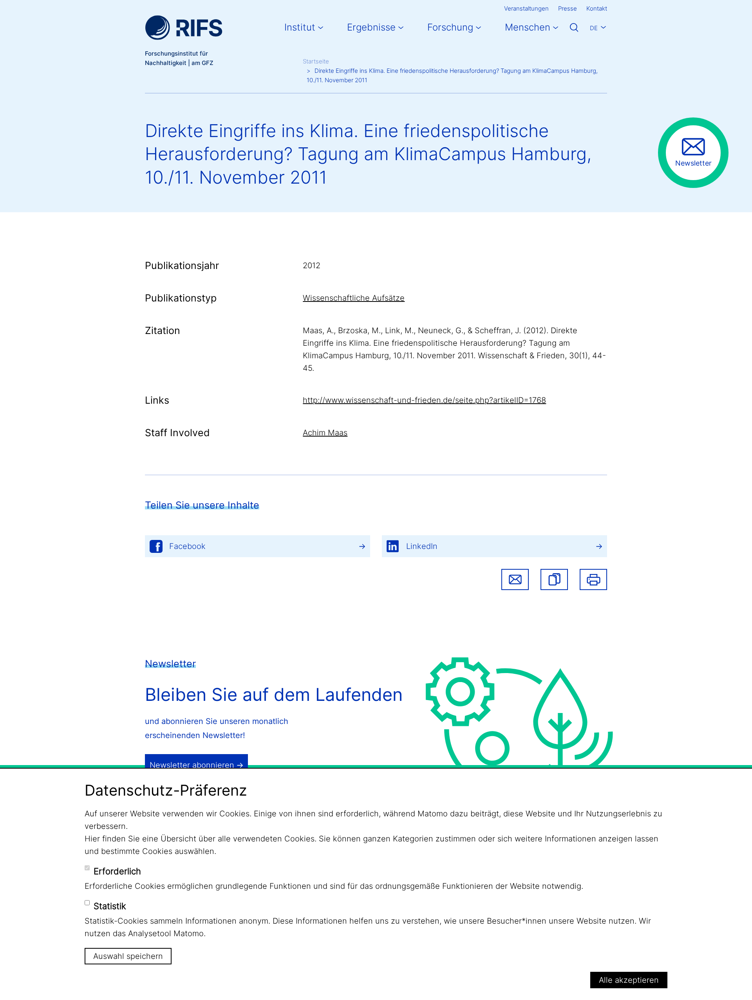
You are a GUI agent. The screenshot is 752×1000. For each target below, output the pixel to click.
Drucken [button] (593, 579)
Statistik (110, 906)
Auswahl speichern (128, 955)
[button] (554, 579)
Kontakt (596, 8)
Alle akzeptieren (629, 980)
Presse (567, 8)
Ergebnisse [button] (371, 27)
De (594, 28)
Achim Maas (325, 432)
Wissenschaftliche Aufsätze (354, 298)
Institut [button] (299, 27)
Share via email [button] (515, 579)
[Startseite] (183, 27)
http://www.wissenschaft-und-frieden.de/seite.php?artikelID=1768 (424, 400)
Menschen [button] (527, 27)
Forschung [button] (450, 27)
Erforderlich (117, 871)
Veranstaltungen (526, 8)
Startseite (316, 61)
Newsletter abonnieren (192, 765)
